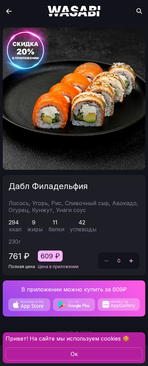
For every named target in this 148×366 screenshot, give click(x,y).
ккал (15, 229)
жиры (35, 229)
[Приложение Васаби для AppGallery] (119, 304)
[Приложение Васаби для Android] (74, 304)
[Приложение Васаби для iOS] (29, 304)
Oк (74, 354)
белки (56, 229)
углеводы (83, 229)
